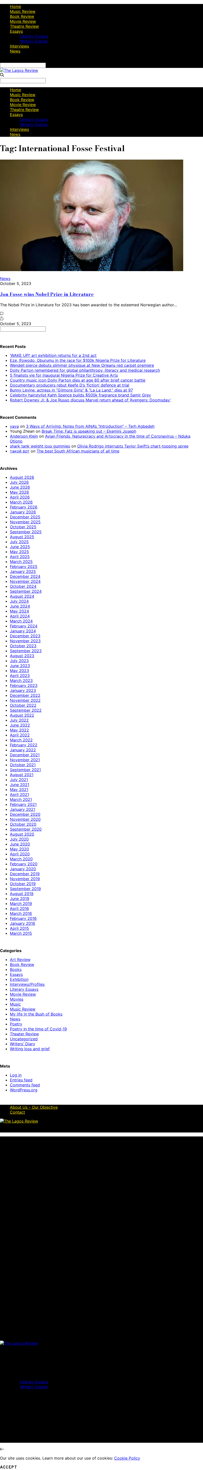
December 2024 (25, 576)
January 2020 (23, 868)
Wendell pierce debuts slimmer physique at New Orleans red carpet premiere (82, 365)
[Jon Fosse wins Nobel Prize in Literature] (91, 269)
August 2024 (22, 596)
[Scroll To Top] (2, 1449)
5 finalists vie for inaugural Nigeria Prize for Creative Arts (64, 375)
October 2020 (23, 824)
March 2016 (21, 913)
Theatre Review (24, 26)
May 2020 (19, 849)
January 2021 (22, 809)
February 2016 (23, 918)
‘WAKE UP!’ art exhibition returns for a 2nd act (53, 355)
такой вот (19, 451)
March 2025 (21, 561)
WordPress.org (23, 1089)
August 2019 (21, 893)
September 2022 (26, 710)
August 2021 (21, 774)
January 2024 (23, 630)
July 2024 (19, 601)
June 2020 (20, 844)
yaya (14, 426)
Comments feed (25, 1084)
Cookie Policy (127, 1458)
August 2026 (22, 477)
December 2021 (25, 754)
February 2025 (23, 566)
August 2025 (22, 536)
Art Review (20, 959)
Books (16, 969)
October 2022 (23, 705)
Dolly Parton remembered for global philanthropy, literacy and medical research (85, 370)
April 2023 (20, 675)
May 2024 (19, 611)
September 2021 (25, 769)
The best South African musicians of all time (78, 451)
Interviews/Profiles (27, 984)
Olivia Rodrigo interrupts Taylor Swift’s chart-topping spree (132, 446)
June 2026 (20, 487)
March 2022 (21, 739)
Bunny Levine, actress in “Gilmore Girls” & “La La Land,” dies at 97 (71, 390)
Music (15, 1004)
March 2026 (21, 502)
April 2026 (20, 497)
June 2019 (19, 898)
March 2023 (21, 680)
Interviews (19, 46)
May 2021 (19, 789)
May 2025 (19, 551)
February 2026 (23, 507)
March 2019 (21, 903)
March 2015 (21, 933)
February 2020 (23, 863)
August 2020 (22, 834)
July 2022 (19, 720)
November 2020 (25, 819)
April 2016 (19, 908)
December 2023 (25, 635)
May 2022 (19, 730)
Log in (16, 1075)
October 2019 (23, 883)
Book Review (22, 16)
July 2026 (19, 482)
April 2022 (20, 735)
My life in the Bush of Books (36, 1014)
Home (15, 6)
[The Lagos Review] (19, 70)
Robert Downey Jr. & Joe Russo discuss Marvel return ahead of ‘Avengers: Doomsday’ (90, 399)
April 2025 (20, 556)
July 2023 (19, 660)
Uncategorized (24, 1038)
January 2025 (23, 571)
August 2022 (22, 715)
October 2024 (23, 586)
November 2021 (25, 759)
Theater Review (24, 1033)
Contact (17, 1112)
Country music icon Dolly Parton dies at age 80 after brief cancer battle (77, 380)
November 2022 (25, 700)
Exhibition (19, 979)
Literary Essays (34, 36)
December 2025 (25, 516)
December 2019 (25, 873)
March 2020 (21, 858)
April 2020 (20, 853)
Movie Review (23, 21)
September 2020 (26, 829)
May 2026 (19, 492)
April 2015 (19, 928)
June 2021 (19, 784)
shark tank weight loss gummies (40, 446)
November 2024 (25, 581)
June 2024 (20, 606)
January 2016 (22, 923)
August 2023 (22, 655)
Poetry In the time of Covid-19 (38, 1028)
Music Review (22, 11)
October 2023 (23, 645)
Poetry (16, 1023)
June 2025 (20, 546)
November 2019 (25, 878)
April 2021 (19, 794)
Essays (16, 31)
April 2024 (20, 616)
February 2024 (23, 625)
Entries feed (21, 1079)
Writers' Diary (22, 1043)
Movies (16, 999)
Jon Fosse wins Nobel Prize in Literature (47, 294)
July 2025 (19, 541)
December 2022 (25, 695)
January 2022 (23, 749)
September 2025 (26, 531)
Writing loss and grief (30, 1048)
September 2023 (26, 650)
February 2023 (23, 685)
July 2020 (19, 839)
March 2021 (21, 799)
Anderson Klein (24, 436)
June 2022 (20, 725)
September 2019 (25, 888)
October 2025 (23, 526)
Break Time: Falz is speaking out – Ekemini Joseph (89, 431)
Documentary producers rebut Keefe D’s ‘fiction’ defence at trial (69, 385)
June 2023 (20, 665)
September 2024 (26, 591)
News (15, 51)
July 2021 (19, 779)
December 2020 (25, 814)
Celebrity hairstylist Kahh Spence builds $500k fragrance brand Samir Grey (80, 395)
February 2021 (23, 804)
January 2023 (23, 690)
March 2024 (21, 621)
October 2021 (23, 764)
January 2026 (23, 511)
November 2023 (25, 640)
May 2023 (19, 670)
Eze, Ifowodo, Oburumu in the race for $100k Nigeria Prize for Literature (78, 360)
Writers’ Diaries (34, 41)
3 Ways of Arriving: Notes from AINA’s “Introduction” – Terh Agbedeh (90, 426)
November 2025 (25, 521)
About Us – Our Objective (34, 1107)
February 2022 (23, 744)
